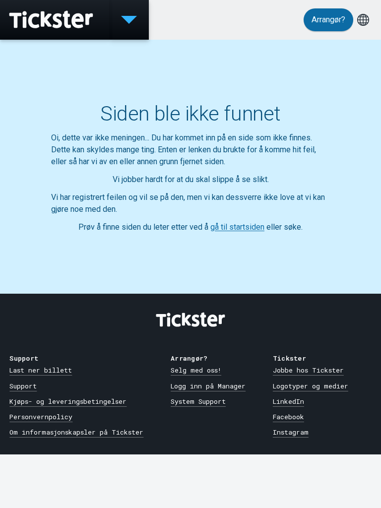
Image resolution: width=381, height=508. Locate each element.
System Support (198, 401)
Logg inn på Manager (208, 385)
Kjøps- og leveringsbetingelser (68, 401)
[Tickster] (54, 20)
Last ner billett (40, 370)
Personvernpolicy (40, 416)
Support (23, 385)
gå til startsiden (237, 227)
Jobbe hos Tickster (308, 370)
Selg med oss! (196, 370)
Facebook (288, 416)
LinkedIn (288, 401)
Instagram (291, 432)
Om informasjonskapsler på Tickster (76, 432)
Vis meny (129, 20)
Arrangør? (328, 19)
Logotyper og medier (310, 385)
